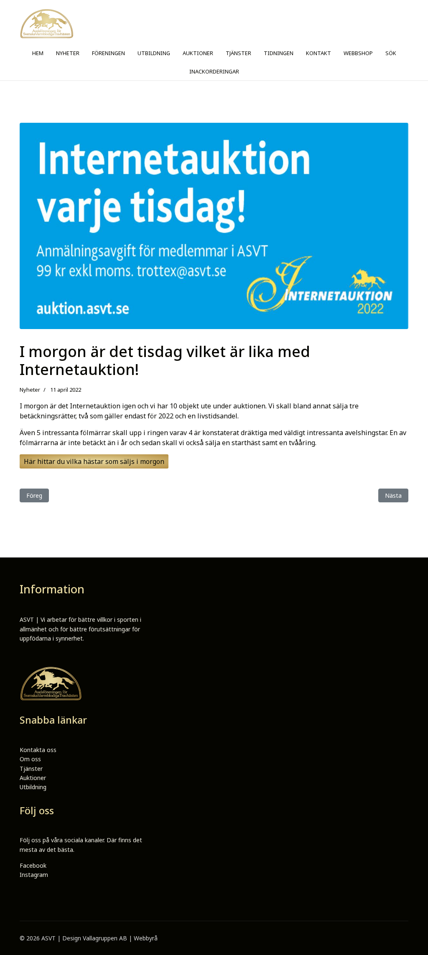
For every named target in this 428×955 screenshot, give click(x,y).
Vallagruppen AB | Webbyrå (120, 938)
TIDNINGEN (278, 53)
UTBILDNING (154, 53)
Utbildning (33, 787)
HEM (37, 53)
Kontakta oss (38, 750)
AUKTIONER (198, 53)
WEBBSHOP (358, 53)
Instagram (34, 875)
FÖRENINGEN (108, 53)
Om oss (30, 759)
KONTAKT (318, 53)
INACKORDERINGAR (214, 71)
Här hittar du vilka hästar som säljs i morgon (94, 461)
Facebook (33, 865)
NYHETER (67, 53)
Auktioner (33, 778)
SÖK (390, 53)
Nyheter (30, 389)
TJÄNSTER (238, 53)
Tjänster (31, 769)
